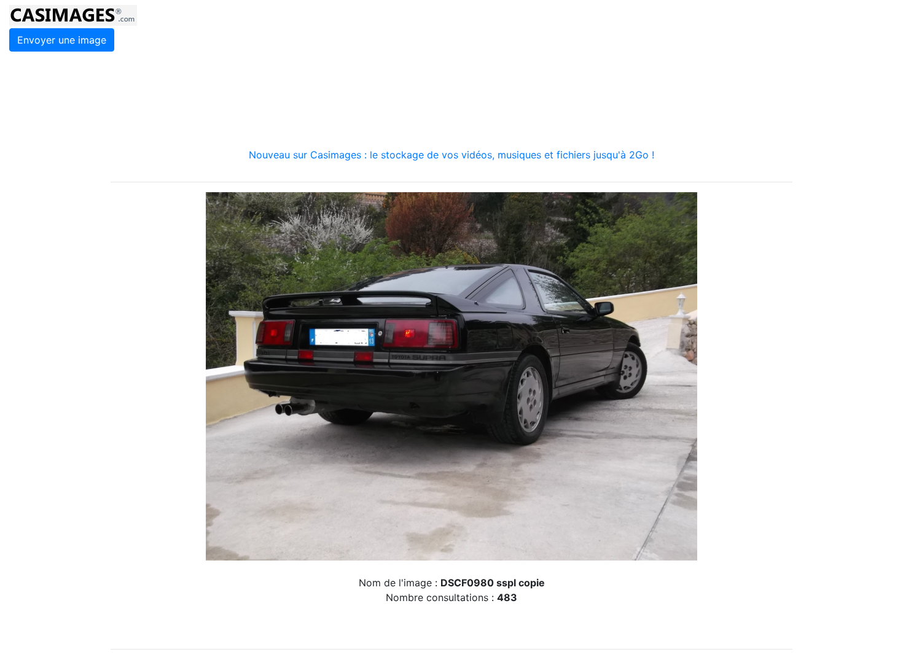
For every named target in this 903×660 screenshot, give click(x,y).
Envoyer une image (61, 40)
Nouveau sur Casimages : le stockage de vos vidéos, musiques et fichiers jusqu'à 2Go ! (451, 155)
